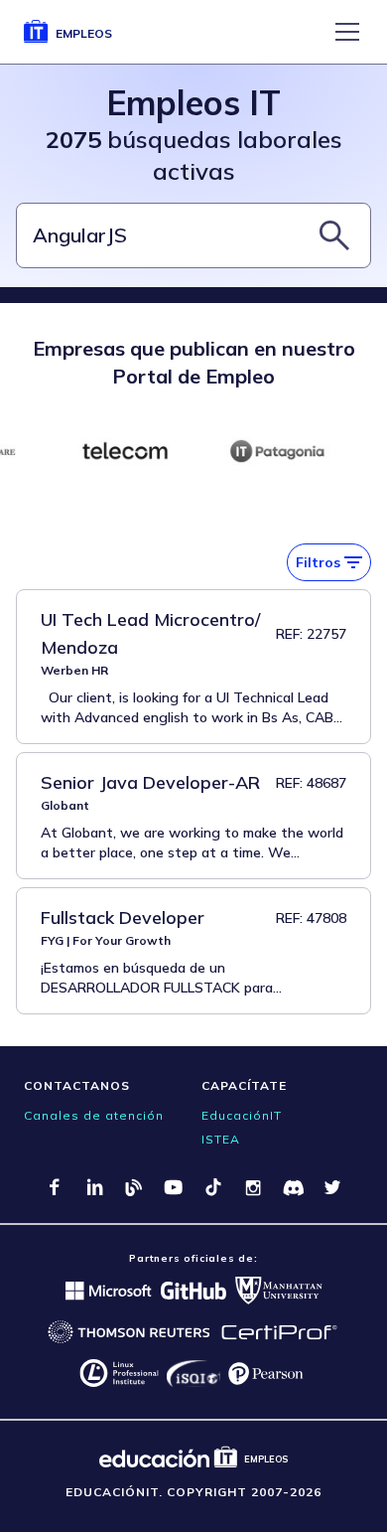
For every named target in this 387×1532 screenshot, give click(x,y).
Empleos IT (193, 102)
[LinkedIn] (94, 1187)
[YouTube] (174, 1187)
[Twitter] (332, 1187)
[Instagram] (253, 1187)
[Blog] (134, 1187)
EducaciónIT (241, 1115)
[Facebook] (54, 1187)
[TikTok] (213, 1187)
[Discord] (293, 1187)
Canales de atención (94, 1115)
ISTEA (220, 1139)
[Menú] (347, 32)
